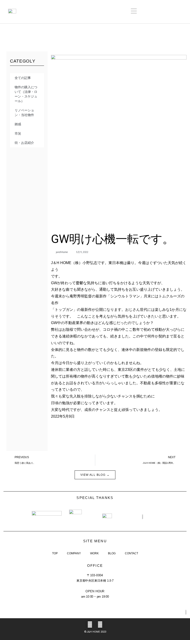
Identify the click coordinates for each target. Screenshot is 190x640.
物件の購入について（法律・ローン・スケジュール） (26, 94)
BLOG (112, 553)
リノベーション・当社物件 (24, 112)
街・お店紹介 (24, 143)
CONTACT (131, 553)
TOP (55, 553)
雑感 (18, 124)
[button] (134, 12)
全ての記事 (23, 78)
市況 (18, 133)
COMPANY (74, 553)
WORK (94, 553)
